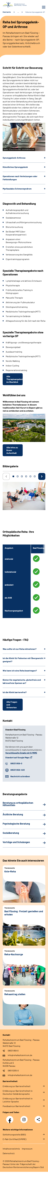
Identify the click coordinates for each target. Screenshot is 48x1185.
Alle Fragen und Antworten (11, 705)
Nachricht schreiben (20, 776)
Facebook (10, 1118)
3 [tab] (21, 476)
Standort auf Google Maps (17, 757)
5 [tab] (30, 476)
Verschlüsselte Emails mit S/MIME (21, 753)
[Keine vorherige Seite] (6, 476)
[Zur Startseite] (13, 5)
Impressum (27, 1148)
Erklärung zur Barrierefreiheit (16, 1086)
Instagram (24, 1118)
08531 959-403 (17, 770)
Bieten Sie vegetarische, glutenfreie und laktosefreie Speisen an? (22, 681)
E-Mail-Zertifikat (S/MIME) (14, 1139)
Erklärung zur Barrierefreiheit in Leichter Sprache (18, 1100)
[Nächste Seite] (41, 476)
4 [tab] (26, 476)
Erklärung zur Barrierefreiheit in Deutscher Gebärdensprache (18, 1092)
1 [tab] (13, 476)
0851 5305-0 (13, 1070)
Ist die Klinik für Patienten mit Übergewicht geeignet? (23, 660)
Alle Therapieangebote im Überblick (14, 379)
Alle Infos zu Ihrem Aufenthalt (12, 450)
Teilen (38, 1119)
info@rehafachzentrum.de (20, 1055)
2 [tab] (17, 476)
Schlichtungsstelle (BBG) (14, 1134)
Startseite (7, 12)
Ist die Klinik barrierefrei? (15, 692)
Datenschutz (9, 1153)
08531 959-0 (16, 763)
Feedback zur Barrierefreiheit (16, 1106)
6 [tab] (34, 476)
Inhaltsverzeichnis (11, 1148)
